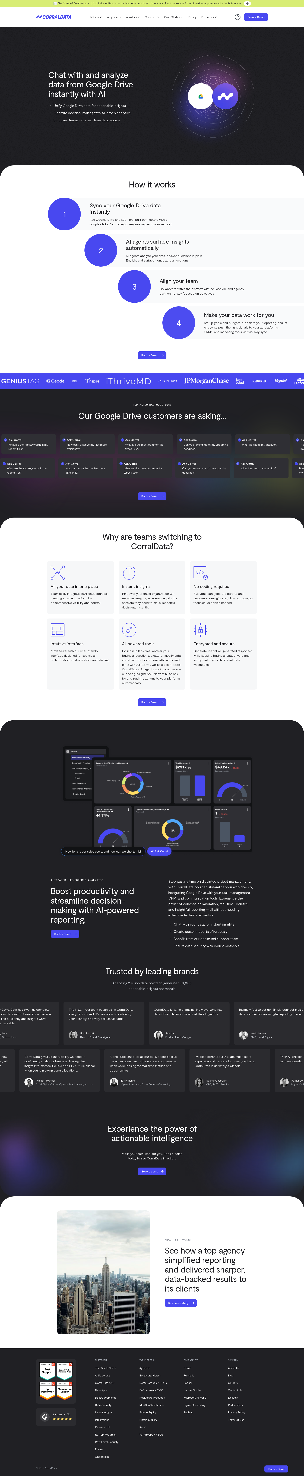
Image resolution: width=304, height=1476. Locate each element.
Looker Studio (192, 1390)
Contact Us (235, 1390)
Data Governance (105, 1397)
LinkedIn (233, 1397)
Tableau (188, 1412)
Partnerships (235, 1405)
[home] (53, 17)
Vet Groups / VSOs (151, 1434)
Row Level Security (106, 1441)
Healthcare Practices (152, 1397)
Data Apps (101, 1390)
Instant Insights (103, 1412)
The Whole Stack (105, 1368)
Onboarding (102, 1456)
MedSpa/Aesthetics (151, 1405)
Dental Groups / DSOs (153, 1382)
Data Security (103, 1405)
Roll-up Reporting (105, 1434)
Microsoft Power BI (195, 1397)
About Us (233, 1368)
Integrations (114, 17)
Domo (187, 1368)
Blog (230, 1375)
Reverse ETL (103, 1427)
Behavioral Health (149, 1375)
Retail (142, 1427)
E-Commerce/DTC (151, 1390)
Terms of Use (236, 1419)
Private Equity (147, 1412)
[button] (95, 17)
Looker (188, 1382)
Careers (233, 1382)
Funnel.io (189, 1375)
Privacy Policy (236, 1412)
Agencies (144, 1368)
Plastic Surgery (148, 1419)
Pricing (192, 17)
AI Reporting (102, 1375)
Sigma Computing (194, 1405)
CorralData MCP (105, 1382)
